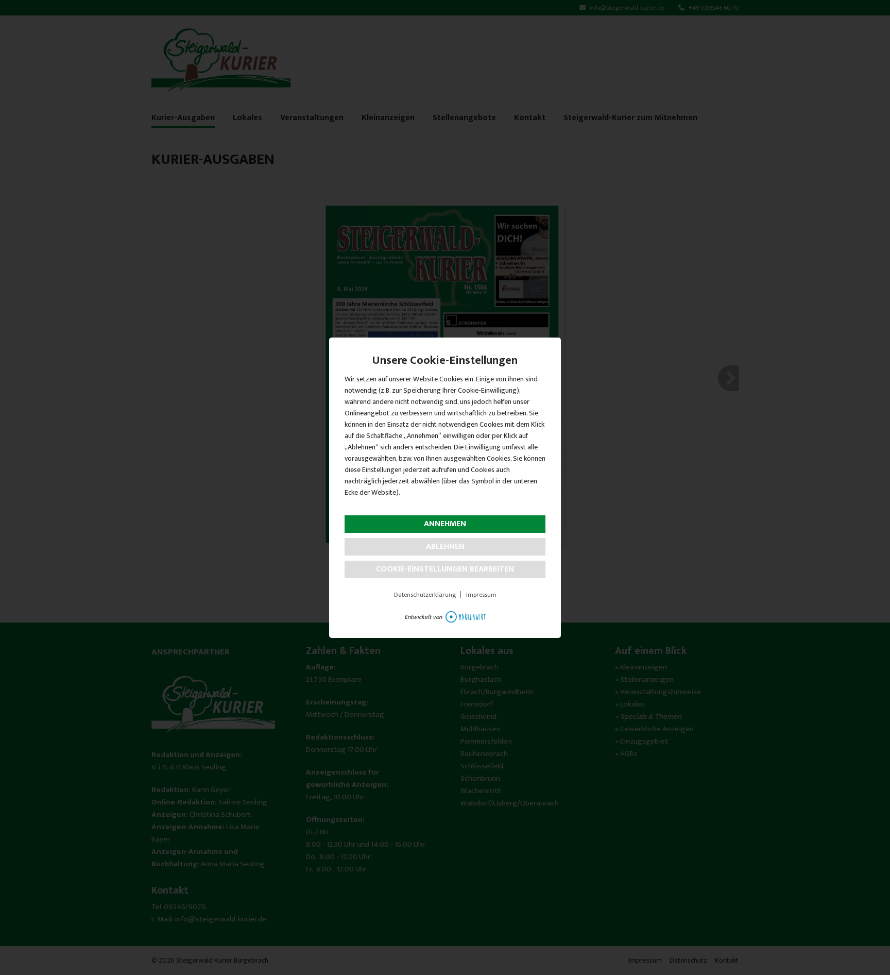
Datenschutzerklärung (425, 594)
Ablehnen (445, 546)
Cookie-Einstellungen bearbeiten (445, 569)
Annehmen (445, 524)
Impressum (481, 594)
